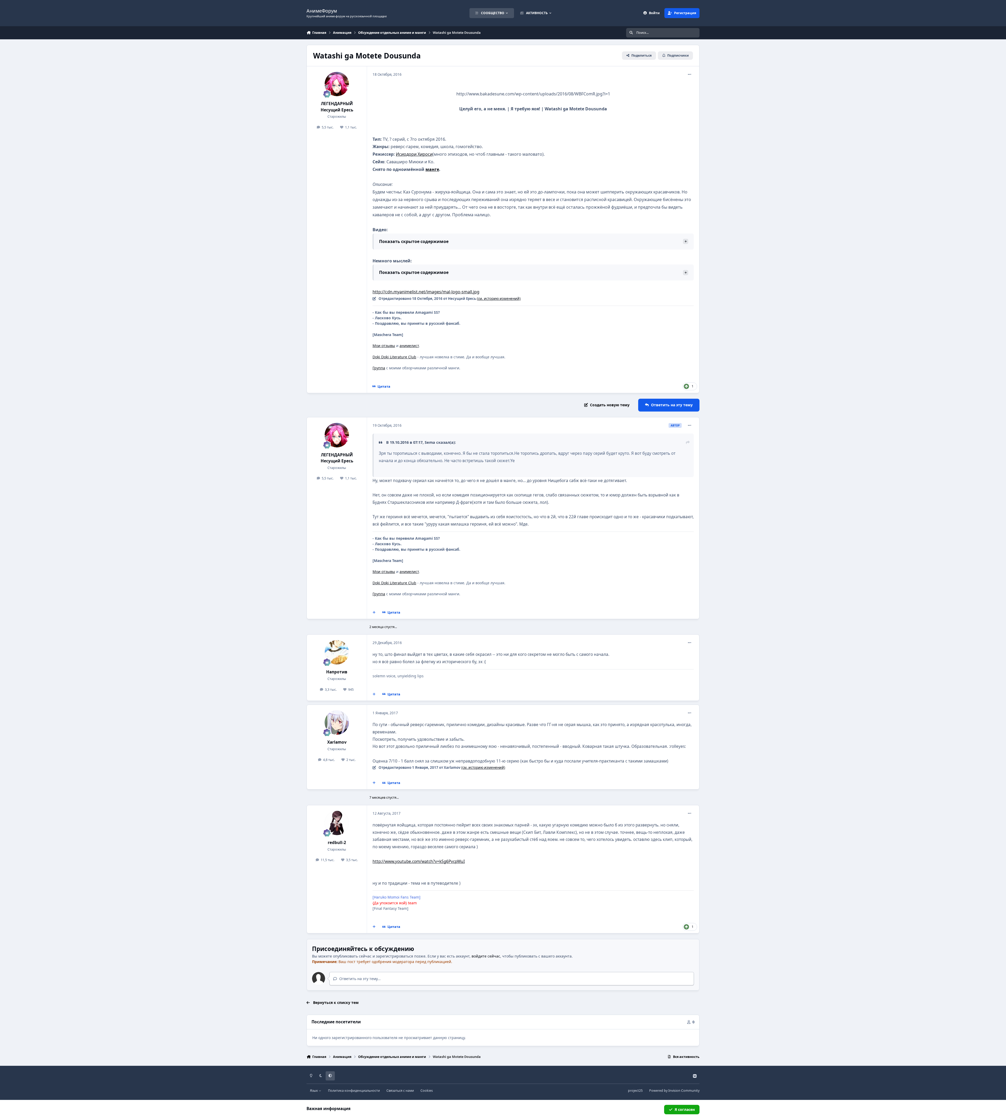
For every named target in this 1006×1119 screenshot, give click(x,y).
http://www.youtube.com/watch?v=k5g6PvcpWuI (419, 861)
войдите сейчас (486, 956)
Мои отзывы (384, 345)
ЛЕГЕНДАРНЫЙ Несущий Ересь (337, 106)
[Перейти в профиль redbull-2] (337, 823)
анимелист (409, 345)
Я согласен (685, 1109)
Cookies (426, 1090)
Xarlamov (337, 742)
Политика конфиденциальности (354, 1090)
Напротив (336, 672)
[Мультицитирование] (374, 612)
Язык (314, 1090)
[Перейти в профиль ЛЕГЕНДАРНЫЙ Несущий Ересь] (337, 84)
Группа (379, 367)
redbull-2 (337, 842)
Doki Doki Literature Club (394, 356)
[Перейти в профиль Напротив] (337, 652)
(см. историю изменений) (499, 298)
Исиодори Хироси (414, 154)
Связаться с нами (400, 1090)
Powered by (674, 1090)
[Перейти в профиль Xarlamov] (337, 722)
